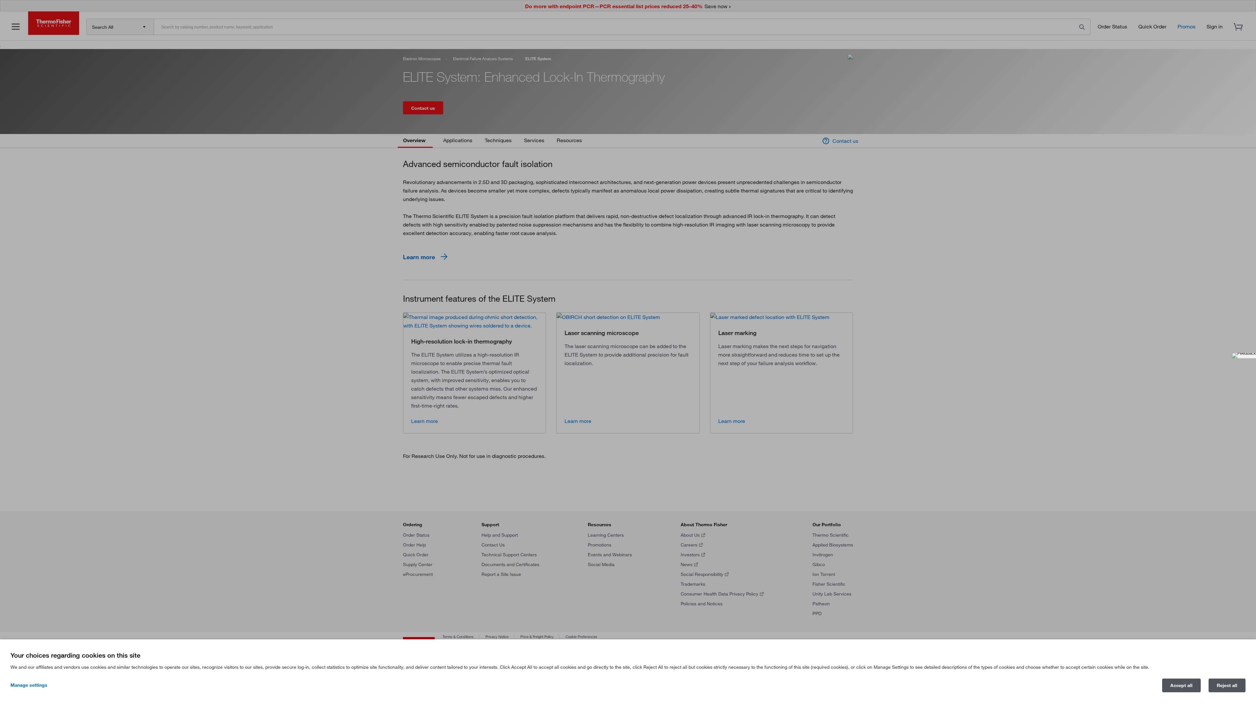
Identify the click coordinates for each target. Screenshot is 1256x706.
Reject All (1227, 685)
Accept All (1181, 685)
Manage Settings (28, 685)
